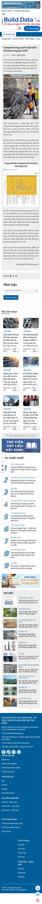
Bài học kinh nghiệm (9, 764)
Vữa (3, 781)
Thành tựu (6, 760)
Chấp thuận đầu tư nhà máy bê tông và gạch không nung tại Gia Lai (28, 614)
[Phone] (37, 900)
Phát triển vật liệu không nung (29, 666)
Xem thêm (15, 350)
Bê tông (4, 785)
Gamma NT (23, 890)
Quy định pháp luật (10, 798)
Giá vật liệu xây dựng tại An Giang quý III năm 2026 (28, 683)
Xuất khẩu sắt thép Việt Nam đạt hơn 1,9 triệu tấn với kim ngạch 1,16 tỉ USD (11, 340)
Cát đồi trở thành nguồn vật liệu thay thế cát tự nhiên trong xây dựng (28, 627)
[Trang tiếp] (30, 435)
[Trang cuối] (34, 435)
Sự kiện (21, 654)
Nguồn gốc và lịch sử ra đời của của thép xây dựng (10, 376)
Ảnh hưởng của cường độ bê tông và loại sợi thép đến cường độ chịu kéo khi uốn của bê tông (28, 693)
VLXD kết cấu (7, 777)
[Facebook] (10, 276)
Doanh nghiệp (8, 755)
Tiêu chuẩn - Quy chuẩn (10, 806)
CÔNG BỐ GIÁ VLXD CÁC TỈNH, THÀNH (26, 677)
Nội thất (21, 869)
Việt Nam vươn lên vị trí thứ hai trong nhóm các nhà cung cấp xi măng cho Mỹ (28, 603)
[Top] (21, 5)
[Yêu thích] (2, 470)
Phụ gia (4, 789)
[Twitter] (13, 276)
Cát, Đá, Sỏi (22, 853)
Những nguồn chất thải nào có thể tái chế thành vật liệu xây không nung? (28, 673)
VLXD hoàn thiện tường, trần (12, 823)
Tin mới (8, 593)
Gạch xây (21, 857)
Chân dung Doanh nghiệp (11, 768)
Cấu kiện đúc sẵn (8, 793)
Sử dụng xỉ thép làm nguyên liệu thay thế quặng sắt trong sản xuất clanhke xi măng (27, 637)
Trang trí (21, 877)
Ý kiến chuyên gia (8, 772)
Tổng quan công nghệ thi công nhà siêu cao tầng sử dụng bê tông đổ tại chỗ (28, 648)
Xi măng (21, 845)
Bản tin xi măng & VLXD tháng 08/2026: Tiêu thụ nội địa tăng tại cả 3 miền (28, 659)
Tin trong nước (24, 609)
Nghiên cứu (23, 631)
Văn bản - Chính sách (9, 802)
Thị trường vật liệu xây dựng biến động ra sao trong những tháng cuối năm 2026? (28, 704)
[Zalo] (37, 894)
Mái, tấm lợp (6, 831)
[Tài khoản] (37, 888)
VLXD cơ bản (18, 39)
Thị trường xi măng (26, 598)
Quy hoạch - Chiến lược (10, 810)
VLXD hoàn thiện (9, 819)
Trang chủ (6, 39)
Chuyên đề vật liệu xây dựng (27, 621)
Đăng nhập (34, 28)
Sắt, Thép (30, 39)
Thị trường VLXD (25, 698)
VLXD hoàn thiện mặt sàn (11, 827)
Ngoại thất (21, 873)
